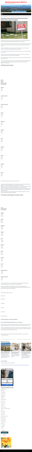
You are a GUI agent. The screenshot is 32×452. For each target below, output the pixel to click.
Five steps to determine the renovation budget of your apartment (26, 353)
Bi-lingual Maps (3, 392)
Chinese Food (3, 404)
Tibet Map (2, 423)
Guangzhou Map (3, 407)
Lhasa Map (2, 414)
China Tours (2, 398)
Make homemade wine (4, 416)
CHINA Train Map (3, 399)
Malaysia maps (3, 417)
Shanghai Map (3, 420)
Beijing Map (2, 390)
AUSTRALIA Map (3, 389)
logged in (6, 362)
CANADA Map (3, 393)
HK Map (2, 410)
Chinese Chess (3, 402)
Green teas (2, 405)
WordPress (27, 450)
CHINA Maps (3, 396)
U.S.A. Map (2, 426)
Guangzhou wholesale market (5, 408)
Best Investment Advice (16, 2)
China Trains (3, 401)
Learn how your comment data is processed (21, 365)
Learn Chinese (3, 413)
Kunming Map (3, 411)
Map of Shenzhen (3, 419)
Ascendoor (21, 450)
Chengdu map (3, 395)
